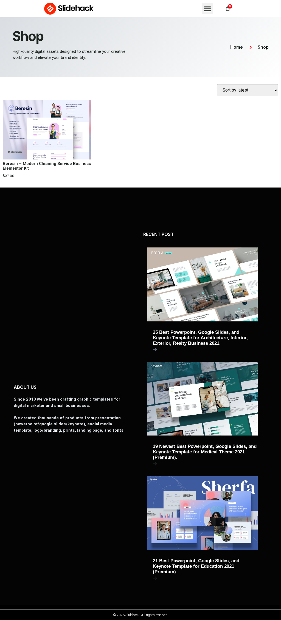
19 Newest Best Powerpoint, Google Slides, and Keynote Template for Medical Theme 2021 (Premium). (205, 452)
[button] (207, 8)
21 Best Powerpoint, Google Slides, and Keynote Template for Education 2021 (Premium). (196, 566)
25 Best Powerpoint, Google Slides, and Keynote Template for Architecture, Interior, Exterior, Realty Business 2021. (200, 338)
